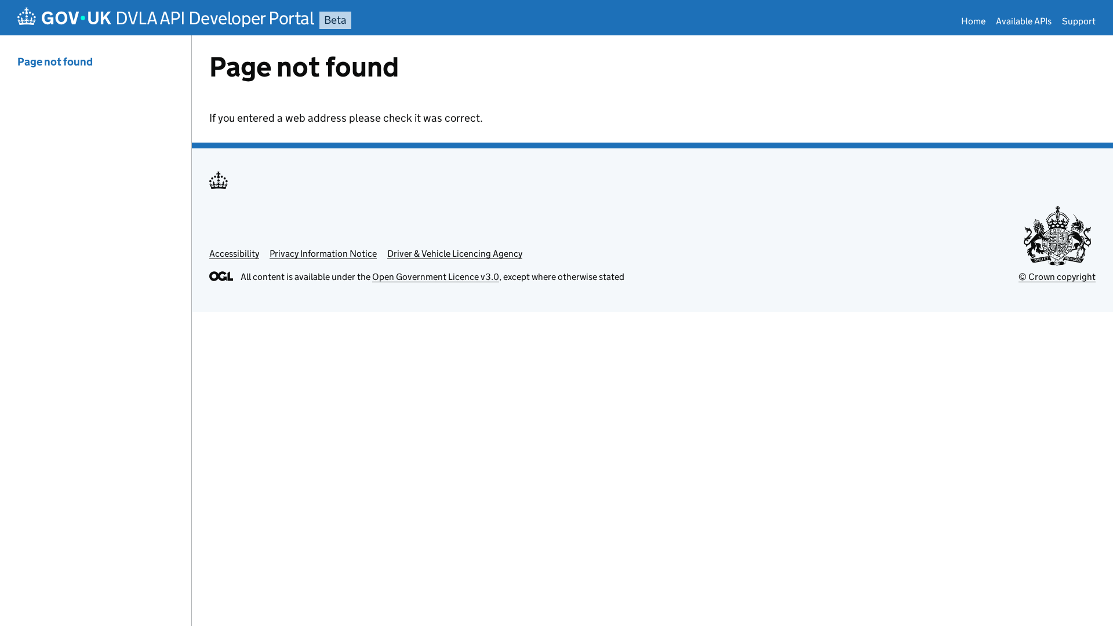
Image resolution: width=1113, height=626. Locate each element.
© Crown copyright (1057, 276)
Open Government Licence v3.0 (435, 276)
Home (973, 21)
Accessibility (234, 253)
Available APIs (1024, 21)
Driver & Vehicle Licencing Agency (454, 253)
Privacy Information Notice (323, 253)
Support (1079, 21)
